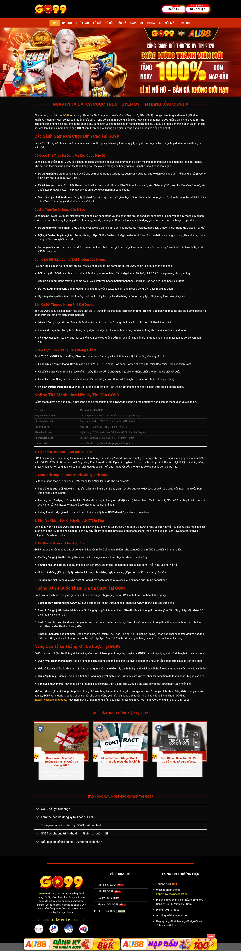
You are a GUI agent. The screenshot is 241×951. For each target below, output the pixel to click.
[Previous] (33, 755)
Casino (67, 23)
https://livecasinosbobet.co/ (50, 699)
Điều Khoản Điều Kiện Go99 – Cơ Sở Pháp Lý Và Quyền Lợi (179, 760)
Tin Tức (184, 23)
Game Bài (136, 23)
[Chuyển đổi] (37, 809)
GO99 (54, 23)
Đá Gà (151, 23)
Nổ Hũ (109, 23)
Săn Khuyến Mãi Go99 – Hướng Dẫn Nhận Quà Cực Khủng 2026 (61, 762)
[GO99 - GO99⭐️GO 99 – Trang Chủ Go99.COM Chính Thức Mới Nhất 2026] (50, 9)
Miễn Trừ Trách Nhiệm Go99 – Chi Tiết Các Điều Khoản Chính (120, 760)
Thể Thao (82, 23)
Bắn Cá (121, 23)
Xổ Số (97, 23)
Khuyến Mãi (167, 23)
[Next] (207, 755)
